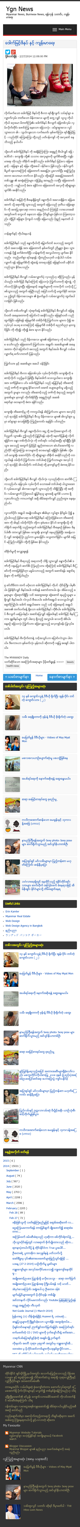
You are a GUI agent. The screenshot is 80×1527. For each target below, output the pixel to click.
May (9, 1192)
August (10, 1176)
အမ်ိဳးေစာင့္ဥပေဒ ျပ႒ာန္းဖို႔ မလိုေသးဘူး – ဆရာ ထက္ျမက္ (44, 1279)
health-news (13, 666)
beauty (70, 662)
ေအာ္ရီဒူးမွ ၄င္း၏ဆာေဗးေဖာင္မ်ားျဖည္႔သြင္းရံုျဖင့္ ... (41, 1259)
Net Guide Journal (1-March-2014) (33, 1311)
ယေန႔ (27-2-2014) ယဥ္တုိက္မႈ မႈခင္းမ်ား (35, 1264)
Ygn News (19, 9)
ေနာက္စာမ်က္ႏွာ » (62, 677)
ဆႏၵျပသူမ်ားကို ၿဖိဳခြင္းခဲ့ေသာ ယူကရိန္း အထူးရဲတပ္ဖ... (42, 1322)
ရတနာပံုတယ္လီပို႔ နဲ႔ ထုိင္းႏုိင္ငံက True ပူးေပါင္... (39, 1248)
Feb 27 (13, 1218)
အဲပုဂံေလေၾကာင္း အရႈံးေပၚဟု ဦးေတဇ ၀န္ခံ (36, 1289)
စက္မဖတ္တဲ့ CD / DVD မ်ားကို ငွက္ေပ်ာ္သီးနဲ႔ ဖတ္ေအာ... (44, 1333)
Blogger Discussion (20, 1446)
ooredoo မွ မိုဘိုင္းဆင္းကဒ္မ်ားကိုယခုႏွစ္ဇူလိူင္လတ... (42, 1349)
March (10, 1203)
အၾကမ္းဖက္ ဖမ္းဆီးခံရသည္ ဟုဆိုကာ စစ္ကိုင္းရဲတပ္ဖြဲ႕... (43, 1237)
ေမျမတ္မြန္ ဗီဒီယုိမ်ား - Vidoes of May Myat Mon (46, 974)
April (9, 1198)
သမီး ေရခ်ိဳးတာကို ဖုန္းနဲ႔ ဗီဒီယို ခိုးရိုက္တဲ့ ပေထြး (48, 717)
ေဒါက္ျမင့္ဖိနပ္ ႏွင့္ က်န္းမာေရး (30, 43)
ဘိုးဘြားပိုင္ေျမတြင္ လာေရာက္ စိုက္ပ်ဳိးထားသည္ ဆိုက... (43, 1242)
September (13, 1171)
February (12, 1208)
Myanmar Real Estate (18, 916)
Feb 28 (13, 1213)
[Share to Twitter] (7, 52)
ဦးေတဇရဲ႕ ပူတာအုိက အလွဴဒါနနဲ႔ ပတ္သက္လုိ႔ (37, 1253)
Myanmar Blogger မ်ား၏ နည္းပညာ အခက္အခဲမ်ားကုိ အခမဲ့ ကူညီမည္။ (39, 1451)
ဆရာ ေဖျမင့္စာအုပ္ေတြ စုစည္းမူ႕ (39, 799)
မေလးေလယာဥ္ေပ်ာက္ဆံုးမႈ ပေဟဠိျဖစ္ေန (45, 758)
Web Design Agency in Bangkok (24, 926)
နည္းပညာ (11, 931)
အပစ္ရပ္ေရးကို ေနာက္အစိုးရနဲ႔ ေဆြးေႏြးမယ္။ (46, 779)
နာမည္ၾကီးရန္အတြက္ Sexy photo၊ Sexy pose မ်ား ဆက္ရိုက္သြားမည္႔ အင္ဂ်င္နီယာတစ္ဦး (47, 842)
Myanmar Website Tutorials (25, 1433)
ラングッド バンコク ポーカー (24, 935)
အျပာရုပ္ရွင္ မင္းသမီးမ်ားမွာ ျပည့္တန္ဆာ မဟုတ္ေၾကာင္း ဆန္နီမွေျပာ (46, 863)
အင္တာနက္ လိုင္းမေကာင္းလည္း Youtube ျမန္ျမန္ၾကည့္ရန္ (44, 1300)
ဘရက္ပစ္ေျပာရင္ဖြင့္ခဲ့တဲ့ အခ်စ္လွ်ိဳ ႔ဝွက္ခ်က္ (36, 1338)
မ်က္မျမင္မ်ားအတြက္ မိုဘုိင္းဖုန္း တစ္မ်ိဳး (34, 1295)
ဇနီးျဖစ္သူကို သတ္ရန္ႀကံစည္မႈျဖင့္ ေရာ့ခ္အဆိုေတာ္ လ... (43, 1223)
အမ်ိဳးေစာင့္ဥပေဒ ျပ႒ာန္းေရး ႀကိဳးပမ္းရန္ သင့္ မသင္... (42, 1284)
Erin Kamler (12, 912)
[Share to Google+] (13, 52)
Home (39, 676)
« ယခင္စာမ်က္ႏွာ (17, 677)
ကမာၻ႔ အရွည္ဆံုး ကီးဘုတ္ (26, 1306)
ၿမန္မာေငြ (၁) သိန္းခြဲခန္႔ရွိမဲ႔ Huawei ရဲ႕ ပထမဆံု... (39, 1317)
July (8, 1181)
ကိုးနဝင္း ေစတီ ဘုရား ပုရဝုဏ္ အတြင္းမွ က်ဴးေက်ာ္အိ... (43, 1344)
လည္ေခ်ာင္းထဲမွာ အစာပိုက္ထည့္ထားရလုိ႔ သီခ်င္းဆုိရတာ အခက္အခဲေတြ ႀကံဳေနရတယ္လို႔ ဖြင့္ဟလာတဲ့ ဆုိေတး (40, 1418)
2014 (6, 1166)
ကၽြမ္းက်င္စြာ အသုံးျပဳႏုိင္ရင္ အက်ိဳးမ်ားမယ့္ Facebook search (36, 1437)
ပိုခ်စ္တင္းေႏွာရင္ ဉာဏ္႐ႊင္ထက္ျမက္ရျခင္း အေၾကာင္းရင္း (43, 1327)
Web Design (13, 921)
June (9, 1187)
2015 (6, 1161)
